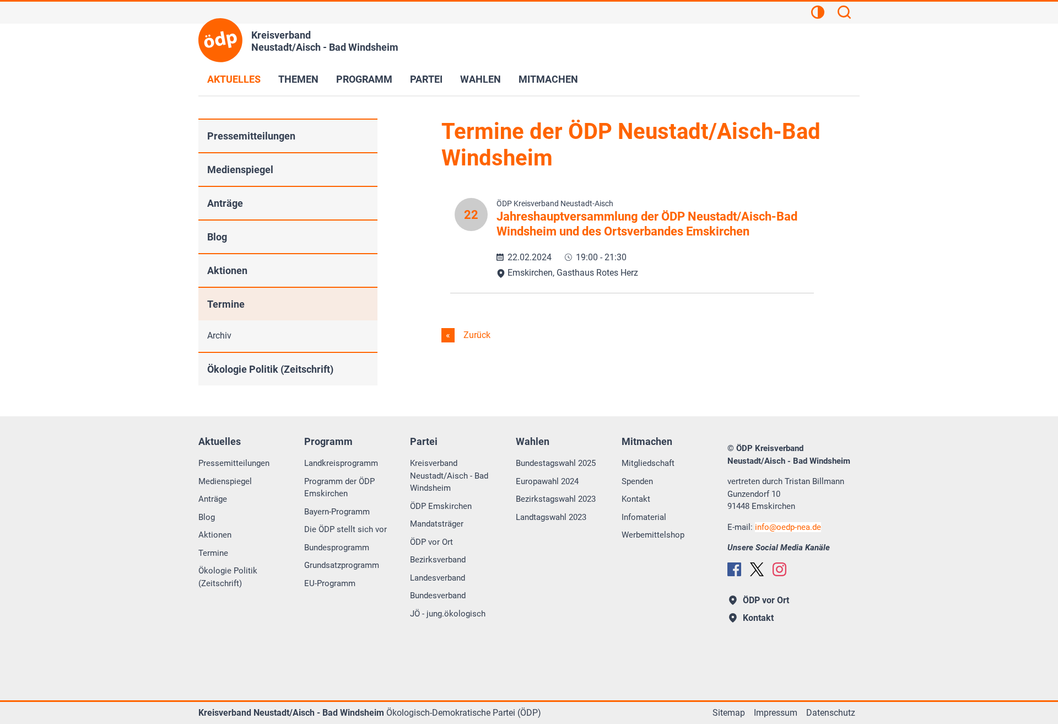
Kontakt (636, 499)
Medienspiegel (240, 169)
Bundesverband (438, 595)
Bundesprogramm (336, 548)
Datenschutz (830, 712)
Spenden (637, 481)
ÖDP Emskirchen (441, 506)
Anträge (225, 203)
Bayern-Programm (337, 512)
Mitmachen (548, 79)
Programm (364, 79)
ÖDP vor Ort (431, 542)
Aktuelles (234, 79)
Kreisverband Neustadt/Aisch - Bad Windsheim (449, 475)
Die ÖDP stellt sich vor (345, 529)
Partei (426, 79)
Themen (298, 79)
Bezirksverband (438, 560)
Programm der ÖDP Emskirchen (339, 487)
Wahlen (480, 79)
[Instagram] (779, 569)
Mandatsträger (436, 524)
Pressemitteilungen (251, 136)
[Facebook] (734, 569)
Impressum (775, 712)
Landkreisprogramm (341, 463)
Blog (217, 237)
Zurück (475, 335)
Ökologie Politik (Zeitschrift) (270, 369)
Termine (226, 304)
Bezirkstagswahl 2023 (556, 499)
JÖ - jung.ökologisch (447, 614)
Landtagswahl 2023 (551, 517)
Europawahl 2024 (547, 481)
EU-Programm (329, 583)
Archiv (219, 335)
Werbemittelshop (653, 535)
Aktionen (227, 270)
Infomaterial (644, 517)
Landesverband (437, 578)
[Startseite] (220, 40)
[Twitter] (757, 569)
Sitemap (728, 712)
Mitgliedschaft (648, 463)
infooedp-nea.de (788, 527)
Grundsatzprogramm (341, 565)
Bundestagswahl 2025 (556, 463)
